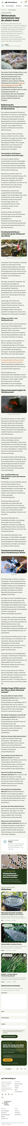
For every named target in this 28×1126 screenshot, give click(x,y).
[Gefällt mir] (17, 1069)
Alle (3, 6)
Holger (2, 950)
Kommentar (4, 992)
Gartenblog (4, 10)
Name (3, 1011)
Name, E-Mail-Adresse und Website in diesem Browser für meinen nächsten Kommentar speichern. (14, 1031)
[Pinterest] (8, 1094)
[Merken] (25, 894)
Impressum (17, 1112)
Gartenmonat (4, 1118)
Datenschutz (18, 1114)
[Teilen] (25, 1069)
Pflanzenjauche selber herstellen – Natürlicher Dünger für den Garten (12, 913)
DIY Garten (18, 6)
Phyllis (7, 44)
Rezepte (3, 1116)
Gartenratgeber (10, 6)
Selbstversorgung (5, 1114)
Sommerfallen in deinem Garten (11, 944)
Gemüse (17, 1085)
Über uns (17, 1110)
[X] (12, 1094)
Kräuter (16, 1087)
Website (3, 1024)
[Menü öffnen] (2, 2)
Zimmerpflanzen (19, 1091)
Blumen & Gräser (19, 1084)
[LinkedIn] (2, 1097)
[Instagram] (5, 1094)
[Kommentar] (21, 1069)
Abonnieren (8, 1060)
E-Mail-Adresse (5, 1017)
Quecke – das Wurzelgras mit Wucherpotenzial (9, 975)
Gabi (2, 920)
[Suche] (21, 2)
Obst (16, 1089)
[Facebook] (2, 1094)
